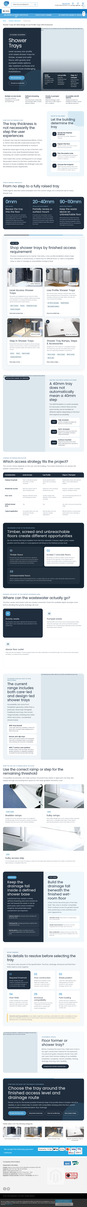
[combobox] (24, 4)
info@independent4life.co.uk (62, 5)
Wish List (78, 5)
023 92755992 (23, 1169)
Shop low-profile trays (53, 1113)
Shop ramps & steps (70, 1113)
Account (73, 5)
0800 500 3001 (66, 4)
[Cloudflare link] (55, 1167)
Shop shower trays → (17, 78)
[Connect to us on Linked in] (5, 1188)
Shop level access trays (35, 1113)
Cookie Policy (9, 1204)
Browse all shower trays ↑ (17, 1113)
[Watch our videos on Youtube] (8, 1188)
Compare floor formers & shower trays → (55, 1066)
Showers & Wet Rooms (15, 21)
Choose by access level (17, 83)
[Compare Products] (83, 7)
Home (4, 21)
